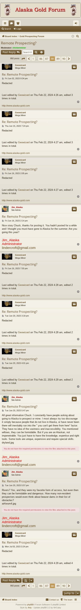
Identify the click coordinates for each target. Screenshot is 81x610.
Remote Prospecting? (18, 43)
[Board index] (40, 10)
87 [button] (46, 58)
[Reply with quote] (74, 67)
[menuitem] (77, 36)
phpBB (30, 604)
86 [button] (40, 58)
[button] (23, 59)
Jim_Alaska (17, 207)
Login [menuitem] (77, 24)
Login (18, 29)
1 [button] (33, 58)
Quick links (6, 24)
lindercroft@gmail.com (19, 248)
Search (7, 29)
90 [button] (63, 58)
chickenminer (19, 48)
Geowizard (20, 65)
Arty (30, 607)
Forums (12, 24)
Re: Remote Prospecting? (19, 74)
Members (19, 24)
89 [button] (58, 58)
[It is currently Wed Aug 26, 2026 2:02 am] (73, 36)
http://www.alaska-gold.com (16, 105)
